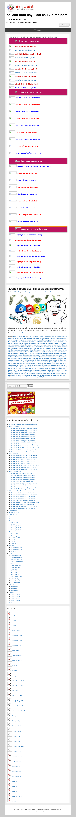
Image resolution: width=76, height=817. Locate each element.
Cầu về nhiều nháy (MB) (17, 561)
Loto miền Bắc (16, 766)
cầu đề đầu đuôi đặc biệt (19, 343)
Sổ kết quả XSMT (16, 528)
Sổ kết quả (12, 524)
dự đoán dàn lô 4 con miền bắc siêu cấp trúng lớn (24, 452)
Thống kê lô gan (15, 567)
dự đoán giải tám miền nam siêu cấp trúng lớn (23, 499)
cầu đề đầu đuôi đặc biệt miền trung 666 (55, 348)
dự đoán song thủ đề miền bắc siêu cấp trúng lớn (24, 469)
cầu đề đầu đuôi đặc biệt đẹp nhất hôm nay (34, 347)
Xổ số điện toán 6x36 (18, 681)
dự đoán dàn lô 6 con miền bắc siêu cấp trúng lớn (24, 455)
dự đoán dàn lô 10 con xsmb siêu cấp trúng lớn (23, 450)
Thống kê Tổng (15, 579)
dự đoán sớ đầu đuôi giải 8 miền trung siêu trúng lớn (25, 483)
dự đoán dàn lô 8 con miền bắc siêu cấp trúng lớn (24, 457)
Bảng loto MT (14, 588)
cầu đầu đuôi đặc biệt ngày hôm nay (21, 342)
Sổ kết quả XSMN (16, 530)
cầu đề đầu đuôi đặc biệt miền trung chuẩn (30, 352)
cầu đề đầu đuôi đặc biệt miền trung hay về (31, 355)
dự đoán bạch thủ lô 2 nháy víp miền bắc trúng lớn (24, 428)
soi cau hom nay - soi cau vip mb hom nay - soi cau (34, 292)
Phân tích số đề (13, 510)
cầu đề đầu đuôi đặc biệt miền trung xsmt (31, 362)
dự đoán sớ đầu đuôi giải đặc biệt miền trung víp (36, 288)
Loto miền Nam (16, 771)
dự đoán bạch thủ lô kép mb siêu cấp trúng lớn (23, 434)
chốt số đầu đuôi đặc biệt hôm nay (27, 367)
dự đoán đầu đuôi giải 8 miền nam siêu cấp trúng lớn (25, 502)
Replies (42, 377)
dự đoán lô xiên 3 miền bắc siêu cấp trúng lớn (23, 461)
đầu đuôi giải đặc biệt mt (34, 375)
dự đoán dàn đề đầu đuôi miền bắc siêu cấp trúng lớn (25, 448)
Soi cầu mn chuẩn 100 (15, 491)
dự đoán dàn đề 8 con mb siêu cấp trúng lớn (23, 444)
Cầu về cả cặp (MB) (16, 559)
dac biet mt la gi (46, 373)
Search (30, 386)
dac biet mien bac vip (32, 372)
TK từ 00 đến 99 (15, 583)
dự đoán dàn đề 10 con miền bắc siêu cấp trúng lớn (24, 446)
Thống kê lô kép (15, 571)
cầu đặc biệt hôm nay (28, 340)
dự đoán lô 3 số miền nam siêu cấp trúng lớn (23, 500)
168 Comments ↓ (54, 292)
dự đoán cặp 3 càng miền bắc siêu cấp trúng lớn (24, 438)
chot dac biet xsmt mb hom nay (25, 365)
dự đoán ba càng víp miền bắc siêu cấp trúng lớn (24, 430)
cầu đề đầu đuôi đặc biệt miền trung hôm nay (23, 357)
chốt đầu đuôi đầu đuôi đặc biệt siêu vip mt (45, 365)
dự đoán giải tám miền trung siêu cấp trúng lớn (23, 479)
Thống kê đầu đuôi (16, 565)
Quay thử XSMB (15, 594)
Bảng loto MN (14, 590)
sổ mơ (10, 602)
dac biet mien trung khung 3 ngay (47, 372)
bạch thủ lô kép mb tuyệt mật (25, 58)
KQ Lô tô (11, 584)
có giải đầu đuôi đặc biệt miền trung (46, 367)
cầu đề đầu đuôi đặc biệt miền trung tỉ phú (23, 360)
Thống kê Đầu (14, 573)
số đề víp (35, 377)
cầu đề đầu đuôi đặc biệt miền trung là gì (45, 357)
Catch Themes (43, 812)
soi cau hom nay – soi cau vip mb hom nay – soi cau (36, 16)
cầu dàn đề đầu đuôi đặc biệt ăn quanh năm (51, 337)
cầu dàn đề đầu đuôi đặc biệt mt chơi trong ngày (36, 338)
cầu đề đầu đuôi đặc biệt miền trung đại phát (19, 353)
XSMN (10, 520)
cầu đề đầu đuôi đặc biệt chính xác (52, 345)
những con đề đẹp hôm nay (25, 377)
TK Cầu (11, 553)
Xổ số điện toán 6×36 (16, 547)
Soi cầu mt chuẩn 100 (19, 337)
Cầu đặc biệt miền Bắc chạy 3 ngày (43, 340)
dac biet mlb (32, 373)
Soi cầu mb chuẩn (14, 454)
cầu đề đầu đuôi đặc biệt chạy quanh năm (31, 345)
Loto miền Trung (16, 776)
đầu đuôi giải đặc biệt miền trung (19, 375)
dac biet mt (39, 373)
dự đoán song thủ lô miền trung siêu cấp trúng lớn (24, 487)
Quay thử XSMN (15, 596)
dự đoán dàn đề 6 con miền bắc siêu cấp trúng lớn (24, 442)
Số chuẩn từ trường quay (15, 512)
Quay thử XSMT (15, 598)
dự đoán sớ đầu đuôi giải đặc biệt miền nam (22, 504)
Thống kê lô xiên (15, 569)
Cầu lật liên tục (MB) (16, 557)
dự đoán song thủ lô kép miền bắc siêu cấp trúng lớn (25, 465)
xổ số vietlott (15, 650)
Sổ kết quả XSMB (16, 526)
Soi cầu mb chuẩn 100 (15, 426)
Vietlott (11, 532)
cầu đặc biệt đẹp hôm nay (15, 340)
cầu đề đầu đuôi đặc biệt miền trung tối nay (45, 360)
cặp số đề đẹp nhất (34, 337)
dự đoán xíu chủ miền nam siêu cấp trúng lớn (23, 508)
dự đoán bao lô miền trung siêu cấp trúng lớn (23, 473)
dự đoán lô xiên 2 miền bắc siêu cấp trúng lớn (23, 459)
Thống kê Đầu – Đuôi (16, 577)
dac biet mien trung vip (22, 373)
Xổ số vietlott (14, 534)
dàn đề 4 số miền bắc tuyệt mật (26, 73)
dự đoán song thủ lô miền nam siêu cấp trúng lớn (24, 506)
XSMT (10, 518)
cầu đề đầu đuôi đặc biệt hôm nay (55, 347)
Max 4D (13, 542)
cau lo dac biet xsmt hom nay (43, 363)
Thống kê (13, 543)
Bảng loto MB (14, 586)
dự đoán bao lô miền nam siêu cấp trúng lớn (22, 493)
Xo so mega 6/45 (15, 536)
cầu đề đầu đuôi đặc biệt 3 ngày (34, 343)
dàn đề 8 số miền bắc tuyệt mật (26, 80)
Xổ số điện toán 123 (16, 549)
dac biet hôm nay (53, 368)
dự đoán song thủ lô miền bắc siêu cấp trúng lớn (24, 467)
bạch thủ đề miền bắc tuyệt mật (26, 65)
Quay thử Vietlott (15, 600)
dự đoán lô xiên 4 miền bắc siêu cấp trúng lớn (23, 463)
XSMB (10, 516)
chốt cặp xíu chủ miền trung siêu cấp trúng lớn (23, 475)
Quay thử (11, 592)
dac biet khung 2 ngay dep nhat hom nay (45, 370)
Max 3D (13, 540)
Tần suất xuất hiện (16, 581)
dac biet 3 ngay (44, 368)
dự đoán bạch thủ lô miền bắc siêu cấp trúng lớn (24, 436)
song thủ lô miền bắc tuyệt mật (25, 50)
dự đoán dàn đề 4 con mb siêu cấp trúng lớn (23, 440)
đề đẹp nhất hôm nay (47, 375)
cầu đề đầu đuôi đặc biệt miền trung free (42, 353)
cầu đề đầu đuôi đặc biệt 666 (50, 343)
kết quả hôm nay (13, 522)
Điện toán (11, 545)
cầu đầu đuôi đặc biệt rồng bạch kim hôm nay (43, 342)
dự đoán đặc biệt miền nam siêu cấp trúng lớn (23, 496)
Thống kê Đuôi (15, 575)
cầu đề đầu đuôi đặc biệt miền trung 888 (18, 350)
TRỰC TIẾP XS (13, 514)
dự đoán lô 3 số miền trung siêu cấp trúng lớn (23, 481)
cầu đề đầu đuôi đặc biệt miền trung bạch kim (41, 350)
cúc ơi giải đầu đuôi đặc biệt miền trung (29, 368)
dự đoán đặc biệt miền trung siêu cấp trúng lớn (23, 477)
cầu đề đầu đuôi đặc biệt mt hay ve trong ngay (55, 362)
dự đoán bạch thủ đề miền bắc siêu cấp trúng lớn (24, 432)
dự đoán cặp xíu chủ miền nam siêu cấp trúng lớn (24, 495)
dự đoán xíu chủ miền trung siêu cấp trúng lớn (23, 489)
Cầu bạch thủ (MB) (16, 555)
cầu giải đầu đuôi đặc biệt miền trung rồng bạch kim (21, 363)
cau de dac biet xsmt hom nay (58, 338)
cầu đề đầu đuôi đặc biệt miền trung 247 (34, 348)
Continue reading (19, 333)
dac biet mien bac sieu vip (19, 372)
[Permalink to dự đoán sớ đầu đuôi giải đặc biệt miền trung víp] (38, 326)
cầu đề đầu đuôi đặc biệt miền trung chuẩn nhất (54, 352)
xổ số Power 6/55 (15, 538)
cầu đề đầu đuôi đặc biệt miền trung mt (33, 358)
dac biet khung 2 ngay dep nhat (26, 370)
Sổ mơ (14, 801)
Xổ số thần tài (14, 551)
